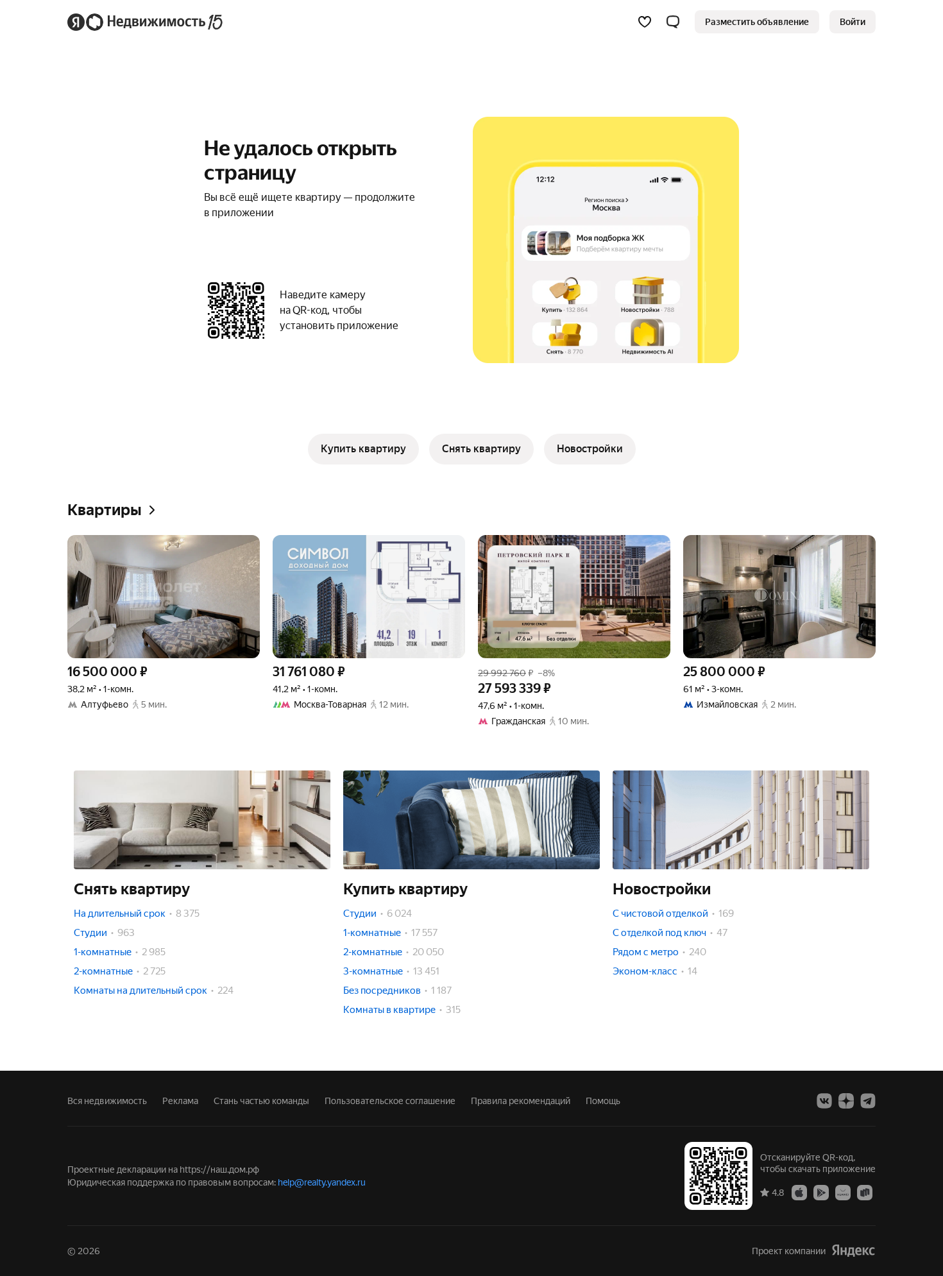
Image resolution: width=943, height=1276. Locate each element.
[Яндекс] (853, 1251)
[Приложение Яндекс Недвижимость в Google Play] (821, 1192)
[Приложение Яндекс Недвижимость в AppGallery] (843, 1192)
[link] (852, 21)
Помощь (603, 1101)
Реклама (180, 1101)
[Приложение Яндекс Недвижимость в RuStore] (864, 1192)
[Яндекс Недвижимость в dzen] (846, 1101)
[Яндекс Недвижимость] (146, 22)
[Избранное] (644, 21)
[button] (672, 21)
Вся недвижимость (107, 1101)
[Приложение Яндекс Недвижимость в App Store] (799, 1192)
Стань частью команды (261, 1101)
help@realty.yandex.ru (322, 1182)
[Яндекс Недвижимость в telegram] (868, 1101)
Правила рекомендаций (520, 1101)
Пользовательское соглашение (390, 1101)
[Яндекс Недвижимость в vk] (824, 1101)
